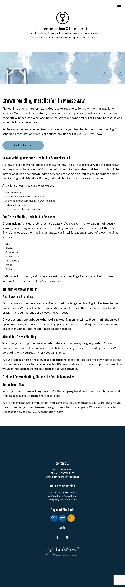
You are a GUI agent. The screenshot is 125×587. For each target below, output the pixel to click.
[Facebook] (57, 537)
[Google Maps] (67, 537)
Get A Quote (23, 145)
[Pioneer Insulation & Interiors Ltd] (62, 17)
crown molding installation (98, 108)
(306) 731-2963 (66, 473)
